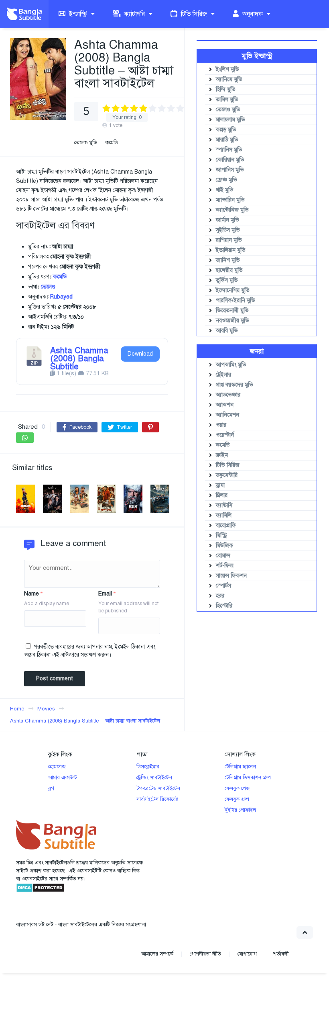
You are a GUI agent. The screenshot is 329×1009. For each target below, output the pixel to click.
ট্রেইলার (223, 374)
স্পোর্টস (223, 585)
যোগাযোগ (247, 954)
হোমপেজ (56, 766)
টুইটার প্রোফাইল (240, 810)
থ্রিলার (221, 495)
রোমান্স (223, 555)
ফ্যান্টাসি (224, 505)
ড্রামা (220, 485)
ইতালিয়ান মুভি (231, 250)
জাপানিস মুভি (230, 169)
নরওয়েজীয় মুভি (232, 320)
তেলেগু (48, 286)
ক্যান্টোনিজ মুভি (232, 210)
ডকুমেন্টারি (227, 475)
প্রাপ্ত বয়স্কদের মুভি (234, 384)
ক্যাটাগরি (133, 14)
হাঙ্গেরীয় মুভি (229, 270)
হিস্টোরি (224, 605)
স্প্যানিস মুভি (229, 149)
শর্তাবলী (280, 954)
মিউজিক (224, 545)
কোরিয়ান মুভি (230, 159)
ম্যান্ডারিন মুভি (230, 199)
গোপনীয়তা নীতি (205, 954)
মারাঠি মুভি (227, 139)
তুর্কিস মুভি (227, 280)
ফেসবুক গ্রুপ (237, 799)
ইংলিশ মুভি (227, 69)
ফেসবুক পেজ (237, 788)
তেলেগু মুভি (85, 142)
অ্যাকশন (225, 404)
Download (140, 353)
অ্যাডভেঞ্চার (228, 394)
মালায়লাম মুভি (230, 119)
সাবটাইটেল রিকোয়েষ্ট (157, 799)
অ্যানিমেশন (227, 414)
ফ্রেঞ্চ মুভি (226, 179)
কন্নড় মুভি (226, 129)
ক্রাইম (222, 455)
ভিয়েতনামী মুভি (232, 310)
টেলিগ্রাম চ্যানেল (240, 766)
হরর (220, 595)
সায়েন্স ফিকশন (231, 575)
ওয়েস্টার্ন (225, 435)
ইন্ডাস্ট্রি (77, 14)
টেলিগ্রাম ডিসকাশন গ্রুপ (248, 777)
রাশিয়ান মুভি (229, 240)
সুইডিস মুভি (228, 230)
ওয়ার (221, 425)
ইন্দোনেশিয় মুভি (233, 290)
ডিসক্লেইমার (147, 766)
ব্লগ (51, 788)
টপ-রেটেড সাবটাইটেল (158, 788)
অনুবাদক (252, 14)
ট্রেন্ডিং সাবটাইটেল (154, 777)
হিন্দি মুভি (226, 89)
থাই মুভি (225, 189)
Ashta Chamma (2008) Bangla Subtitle (79, 358)
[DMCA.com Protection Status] (40, 891)
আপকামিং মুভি (231, 364)
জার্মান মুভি (227, 220)
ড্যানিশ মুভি (228, 260)
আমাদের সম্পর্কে (157, 954)
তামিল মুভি (227, 99)
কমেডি (111, 142)
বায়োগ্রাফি (226, 525)
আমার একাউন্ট (62, 777)
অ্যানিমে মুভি (229, 79)
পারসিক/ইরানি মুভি (235, 300)
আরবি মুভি (227, 330)
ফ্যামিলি (224, 515)
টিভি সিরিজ (193, 14)
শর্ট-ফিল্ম (225, 565)
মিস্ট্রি (221, 535)
